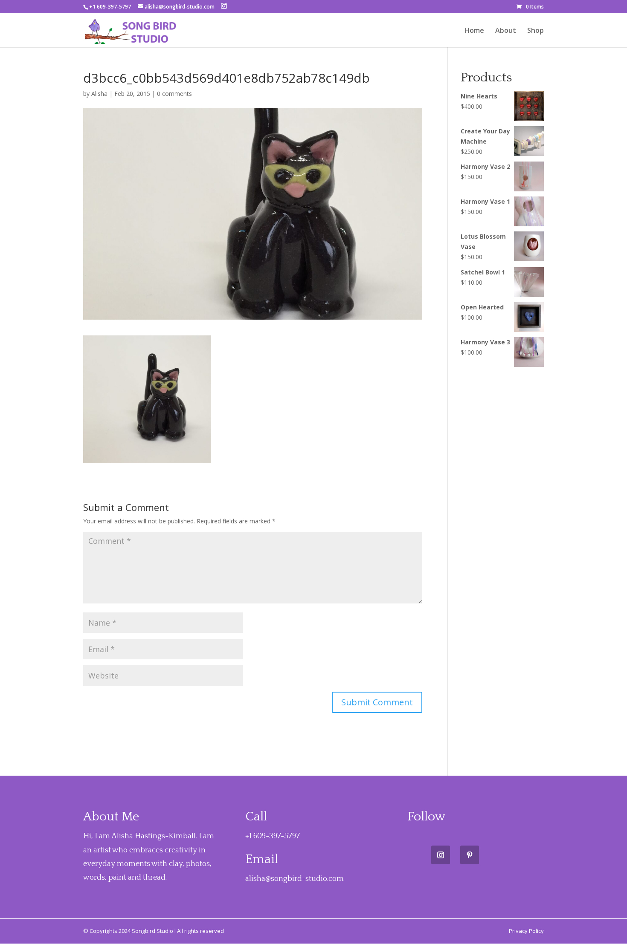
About (505, 31)
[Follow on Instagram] (440, 855)
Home (474, 31)
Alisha (99, 93)
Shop (535, 31)
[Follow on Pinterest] (469, 855)
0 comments (174, 93)
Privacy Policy (526, 931)
